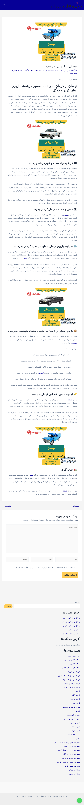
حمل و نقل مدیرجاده (66, 6)
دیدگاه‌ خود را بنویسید (69, 70)
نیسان (25, 258)
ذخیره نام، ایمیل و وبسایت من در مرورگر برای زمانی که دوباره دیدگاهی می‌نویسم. (45, 567)
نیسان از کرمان (74, 770)
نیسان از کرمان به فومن (71, 626)
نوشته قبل (77, 506)
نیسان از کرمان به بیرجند (71, 622)
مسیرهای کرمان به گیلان (33, 70)
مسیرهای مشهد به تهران (71, 758)
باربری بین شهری (74, 672)
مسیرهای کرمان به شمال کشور (68, 750)
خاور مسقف (75, 727)
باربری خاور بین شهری (72, 687)
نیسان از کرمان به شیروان (70, 633)
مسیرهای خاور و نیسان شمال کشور (67, 742)
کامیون (77, 738)
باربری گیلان (76, 695)
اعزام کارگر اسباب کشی (71, 668)
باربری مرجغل (75, 699)
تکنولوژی (77, 711)
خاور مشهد (76, 731)
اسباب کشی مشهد (73, 664)
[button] (79, 800)
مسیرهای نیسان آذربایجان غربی (68, 762)
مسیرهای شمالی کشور (72, 746)
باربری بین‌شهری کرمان (51, 70)
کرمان (65, 215)
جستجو (77, 602)
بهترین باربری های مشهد (71, 707)
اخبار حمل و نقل (74, 656)
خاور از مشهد (75, 723)
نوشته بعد (7, 506)
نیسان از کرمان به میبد (72, 630)
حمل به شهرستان (73, 715)
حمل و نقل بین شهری (72, 719)
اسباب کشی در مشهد (72, 660)
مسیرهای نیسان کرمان (72, 766)
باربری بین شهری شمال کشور (69, 676)
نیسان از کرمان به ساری (71, 618)
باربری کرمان (75, 691)
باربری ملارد (76, 703)
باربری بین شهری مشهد (71, 680)
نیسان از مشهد (74, 774)
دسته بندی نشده (74, 735)
